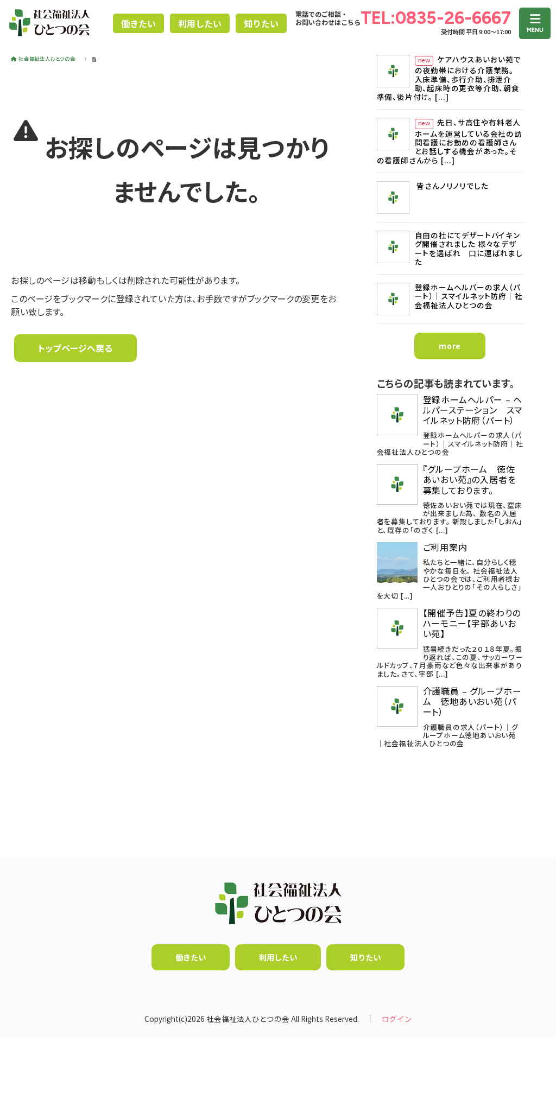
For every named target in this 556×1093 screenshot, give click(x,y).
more (450, 345)
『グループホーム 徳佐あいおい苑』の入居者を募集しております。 (469, 479)
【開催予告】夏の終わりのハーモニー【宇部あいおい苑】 (472, 623)
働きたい (138, 23)
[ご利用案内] (397, 562)
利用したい (200, 23)
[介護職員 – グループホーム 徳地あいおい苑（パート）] (397, 706)
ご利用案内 (445, 547)
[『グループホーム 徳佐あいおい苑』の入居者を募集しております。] (397, 484)
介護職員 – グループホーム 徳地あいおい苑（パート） (472, 701)
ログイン (397, 1018)
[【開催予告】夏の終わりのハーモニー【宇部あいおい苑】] (397, 628)
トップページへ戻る (75, 347)
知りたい (261, 23)
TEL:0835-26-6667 (436, 18)
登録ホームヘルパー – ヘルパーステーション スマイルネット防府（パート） (473, 410)
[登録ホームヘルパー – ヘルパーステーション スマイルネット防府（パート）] (397, 415)
